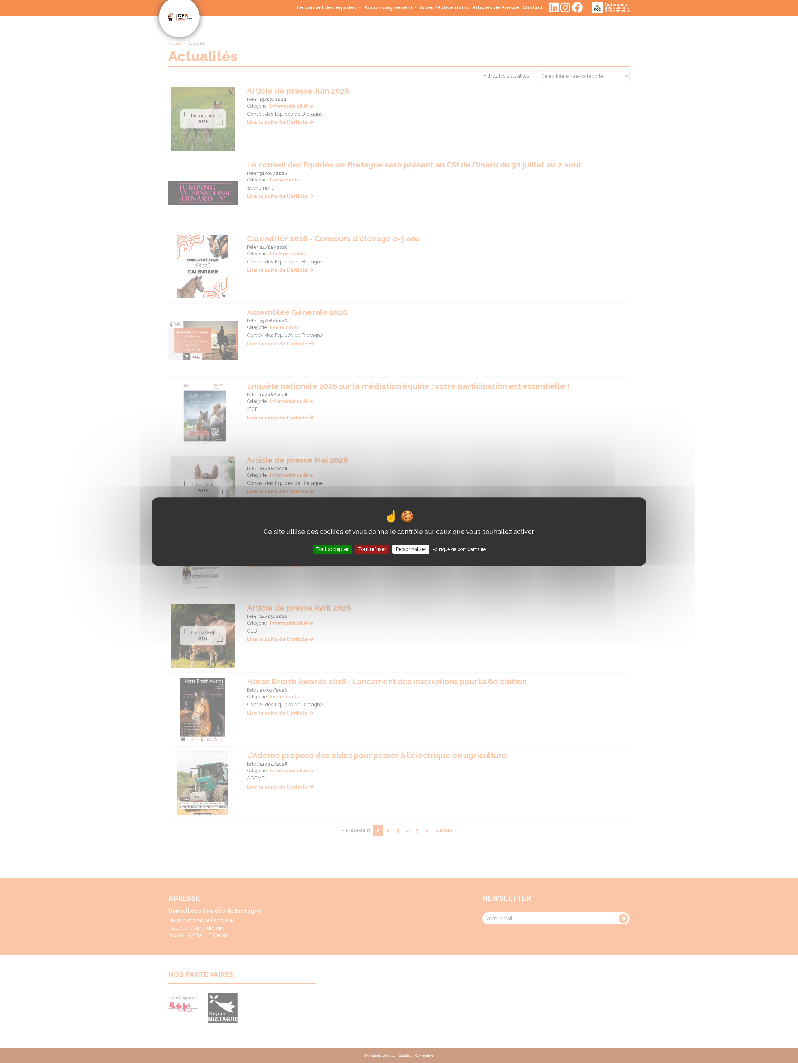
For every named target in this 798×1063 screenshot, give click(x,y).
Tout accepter (332, 549)
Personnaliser (411, 549)
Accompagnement (388, 8)
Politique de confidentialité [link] (459, 549)
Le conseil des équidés (327, 8)
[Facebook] (577, 8)
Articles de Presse (495, 7)
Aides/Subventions (444, 7)
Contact (532, 7)
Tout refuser (372, 549)
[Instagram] (565, 8)
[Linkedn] (554, 8)
